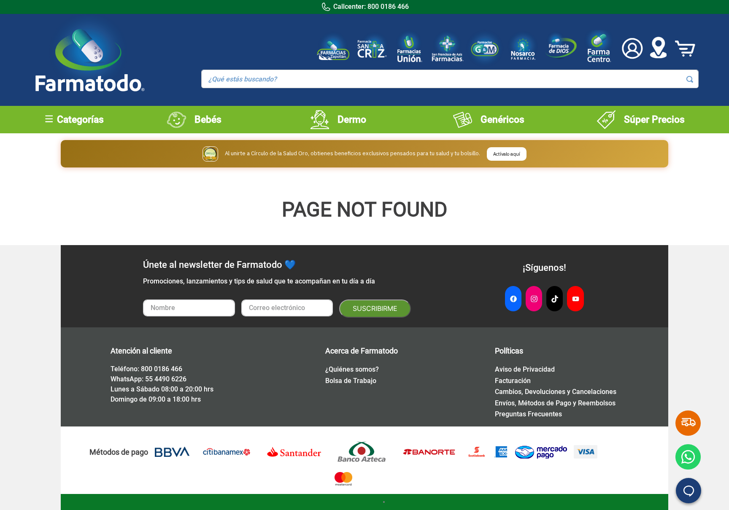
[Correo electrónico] (287, 309)
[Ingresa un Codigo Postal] (658, 48)
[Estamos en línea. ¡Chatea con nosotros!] (688, 490)
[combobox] (450, 79)
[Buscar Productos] (690, 79)
